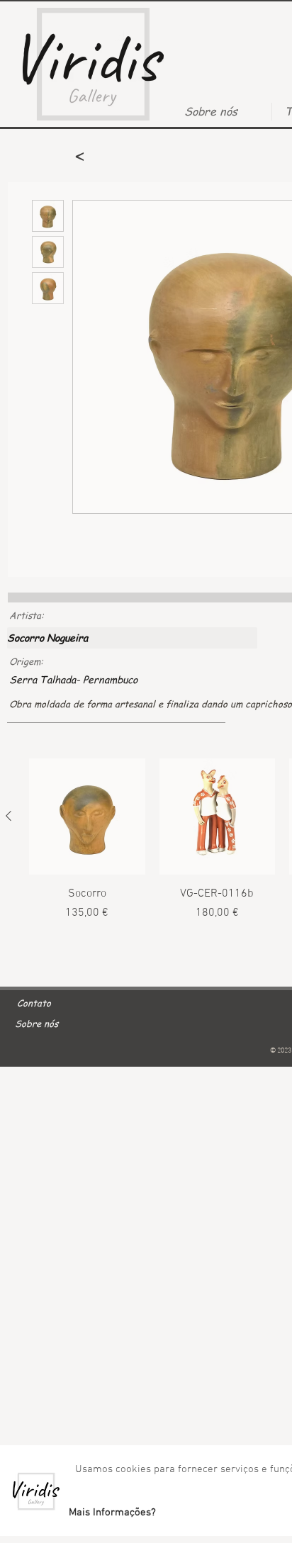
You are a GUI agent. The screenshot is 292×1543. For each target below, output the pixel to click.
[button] (112, 1512)
